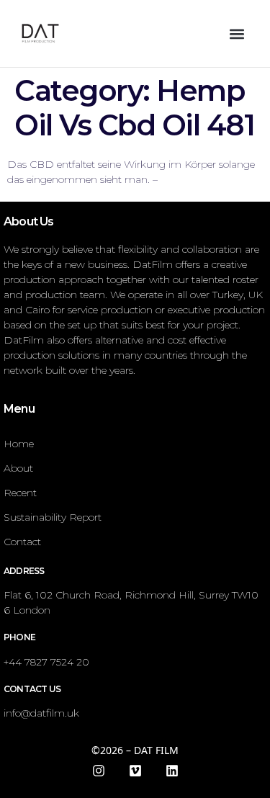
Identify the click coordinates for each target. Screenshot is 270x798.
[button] (236, 33)
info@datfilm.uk (41, 713)
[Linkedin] (172, 771)
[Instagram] (99, 771)
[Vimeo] (135, 771)
